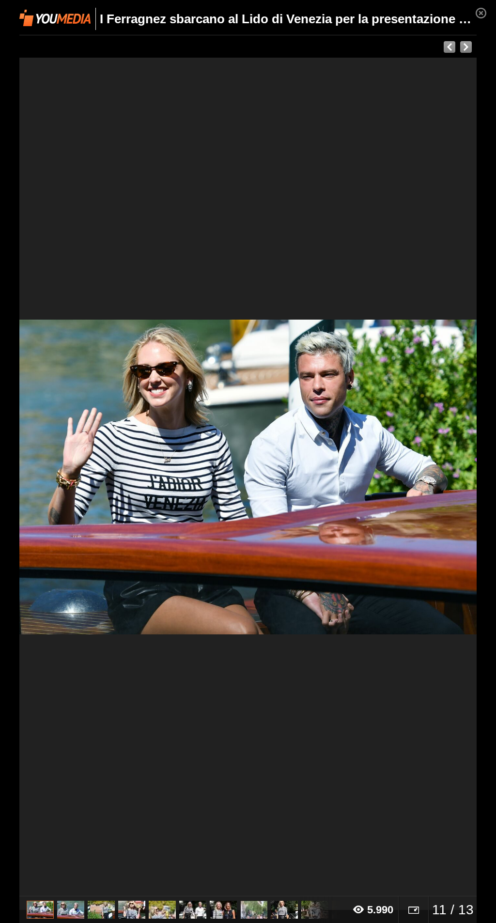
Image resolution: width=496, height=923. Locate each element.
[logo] (55, 18)
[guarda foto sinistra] (65, 477)
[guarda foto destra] (294, 477)
